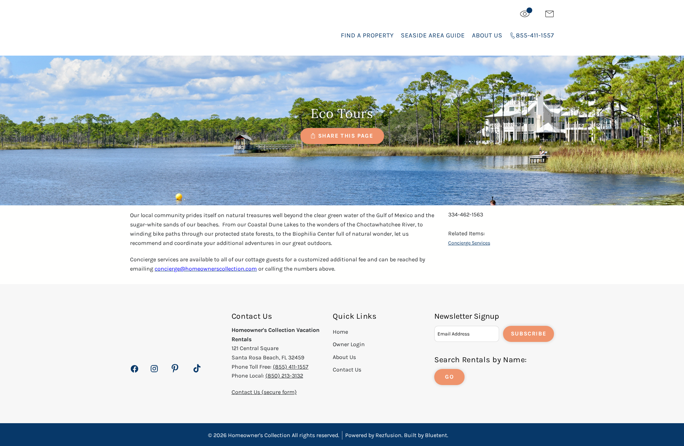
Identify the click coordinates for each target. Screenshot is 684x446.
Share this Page (345, 135)
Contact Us (347, 369)
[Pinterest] (175, 368)
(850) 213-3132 (284, 375)
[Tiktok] (197, 368)
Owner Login (349, 344)
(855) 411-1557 (291, 366)
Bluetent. (436, 435)
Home (340, 331)
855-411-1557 (535, 35)
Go (449, 376)
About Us (487, 35)
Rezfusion (388, 435)
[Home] (184, 28)
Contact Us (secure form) (264, 392)
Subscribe (528, 333)
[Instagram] (154, 373)
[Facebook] (134, 373)
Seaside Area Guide (433, 35)
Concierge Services (469, 243)
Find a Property (367, 35)
